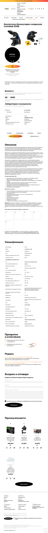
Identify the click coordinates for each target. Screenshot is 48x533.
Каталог (14, 22)
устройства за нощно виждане (18, 19)
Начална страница (7, 22)
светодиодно (27, 304)
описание (9, 133)
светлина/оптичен (33, 261)
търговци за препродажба (20, 11)
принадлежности (34, 136)
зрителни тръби (29, 17)
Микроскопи (19, 22)
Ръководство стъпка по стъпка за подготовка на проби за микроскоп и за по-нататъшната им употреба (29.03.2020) (24, 362)
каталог (19, 3)
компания (23, 3)
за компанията (7, 504)
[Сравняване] (39, 8)
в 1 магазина (27, 110)
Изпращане (8, 518)
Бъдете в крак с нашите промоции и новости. (15, 513)
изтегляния (30, 133)
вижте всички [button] (24, 484)
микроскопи (14, 17)
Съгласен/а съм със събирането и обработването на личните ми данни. (24, 401)
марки (18, 7)
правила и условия (21, 9)
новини (18, 4)
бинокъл (26, 263)
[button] (35, 8)
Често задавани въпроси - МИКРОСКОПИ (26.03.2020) (19, 357)
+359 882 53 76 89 (36, 504)
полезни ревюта (20, 6)
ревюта (39, 133)
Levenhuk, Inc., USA (28, 117)
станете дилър (21, 506)
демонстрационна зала (27, 0)
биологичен (27, 261)
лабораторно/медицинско (30, 319)
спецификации (19, 133)
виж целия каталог (32, 19)
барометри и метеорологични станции (23, 501)
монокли (42, 17)
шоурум (19, 13)
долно (26, 321)
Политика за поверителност (9, 530)
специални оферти (21, 14)
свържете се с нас (22, 509)
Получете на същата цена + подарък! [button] (12, 71)
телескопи (6, 17)
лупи (36, 17)
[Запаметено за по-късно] (37, 8)
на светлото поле (28, 323)
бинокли (21, 17)
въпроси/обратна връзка (15, 136)
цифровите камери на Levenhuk (29, 232)
